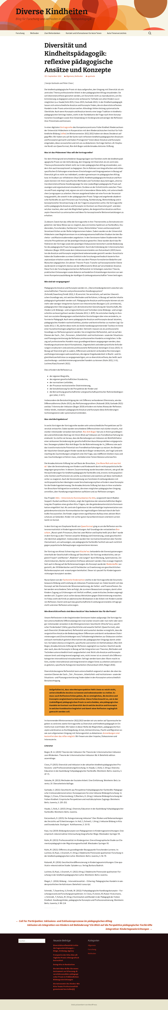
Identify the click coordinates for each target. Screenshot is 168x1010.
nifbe (63, 133)
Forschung (20, 33)
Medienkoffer (112, 564)
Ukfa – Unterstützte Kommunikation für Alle (75, 498)
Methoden (34, 33)
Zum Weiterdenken (52, 33)
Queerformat (87, 526)
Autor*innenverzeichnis (116, 33)
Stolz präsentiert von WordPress (84, 1004)
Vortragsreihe (66, 127)
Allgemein (70, 76)
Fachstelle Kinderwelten (74, 579)
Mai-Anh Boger (89, 431)
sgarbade (91, 76)
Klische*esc (85, 551)
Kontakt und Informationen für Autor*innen (83, 33)
